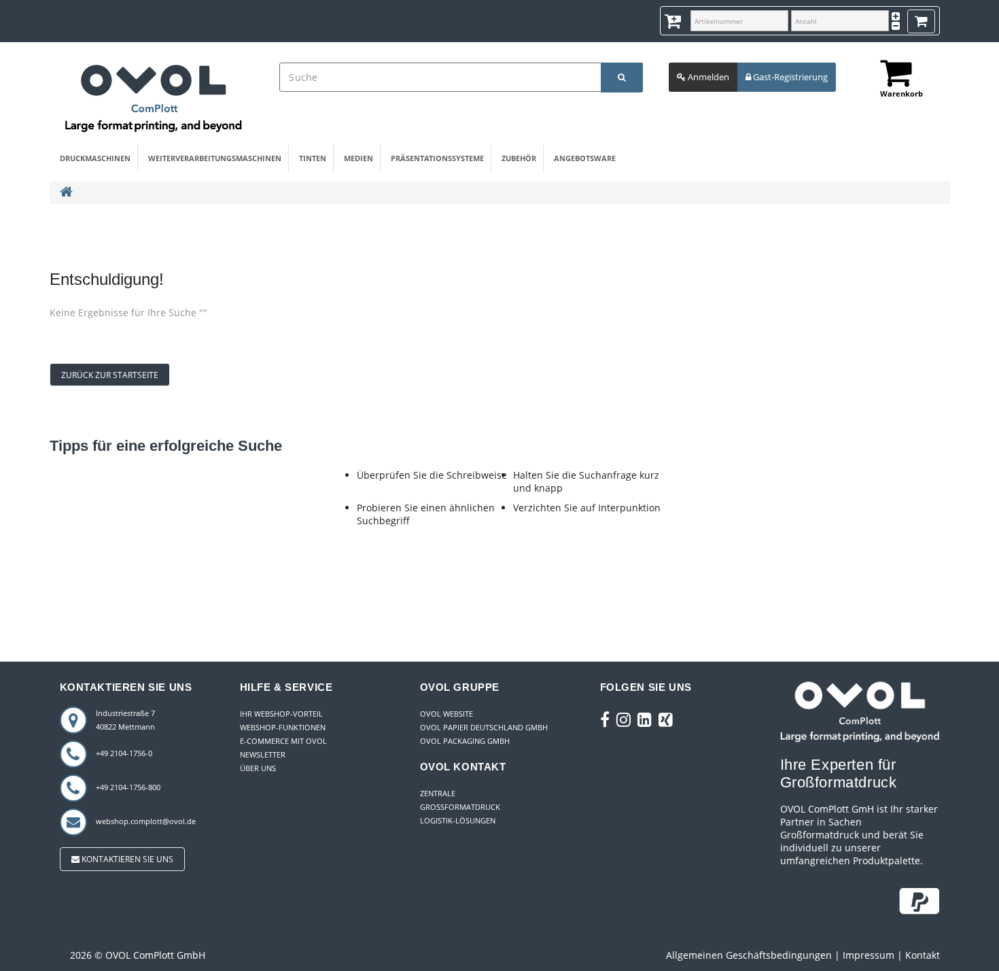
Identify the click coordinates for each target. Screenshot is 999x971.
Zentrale (437, 793)
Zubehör (519, 158)
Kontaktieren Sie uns (126, 859)
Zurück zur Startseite (109, 375)
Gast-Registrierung (789, 77)
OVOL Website (446, 714)
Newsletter (262, 754)
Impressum (868, 955)
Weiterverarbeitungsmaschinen (214, 158)
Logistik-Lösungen (457, 820)
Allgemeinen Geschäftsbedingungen (749, 955)
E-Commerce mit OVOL (283, 741)
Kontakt (922, 955)
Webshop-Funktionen (283, 727)
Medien (358, 158)
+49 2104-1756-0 (124, 753)
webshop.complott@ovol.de (146, 821)
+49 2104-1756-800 (128, 787)
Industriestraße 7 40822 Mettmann (125, 720)
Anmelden (707, 77)
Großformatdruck (460, 807)
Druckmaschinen (95, 158)
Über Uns (258, 768)
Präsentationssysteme (437, 158)
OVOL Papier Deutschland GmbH (484, 727)
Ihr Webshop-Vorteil (281, 714)
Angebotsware (585, 158)
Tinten (312, 158)
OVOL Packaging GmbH (465, 741)
